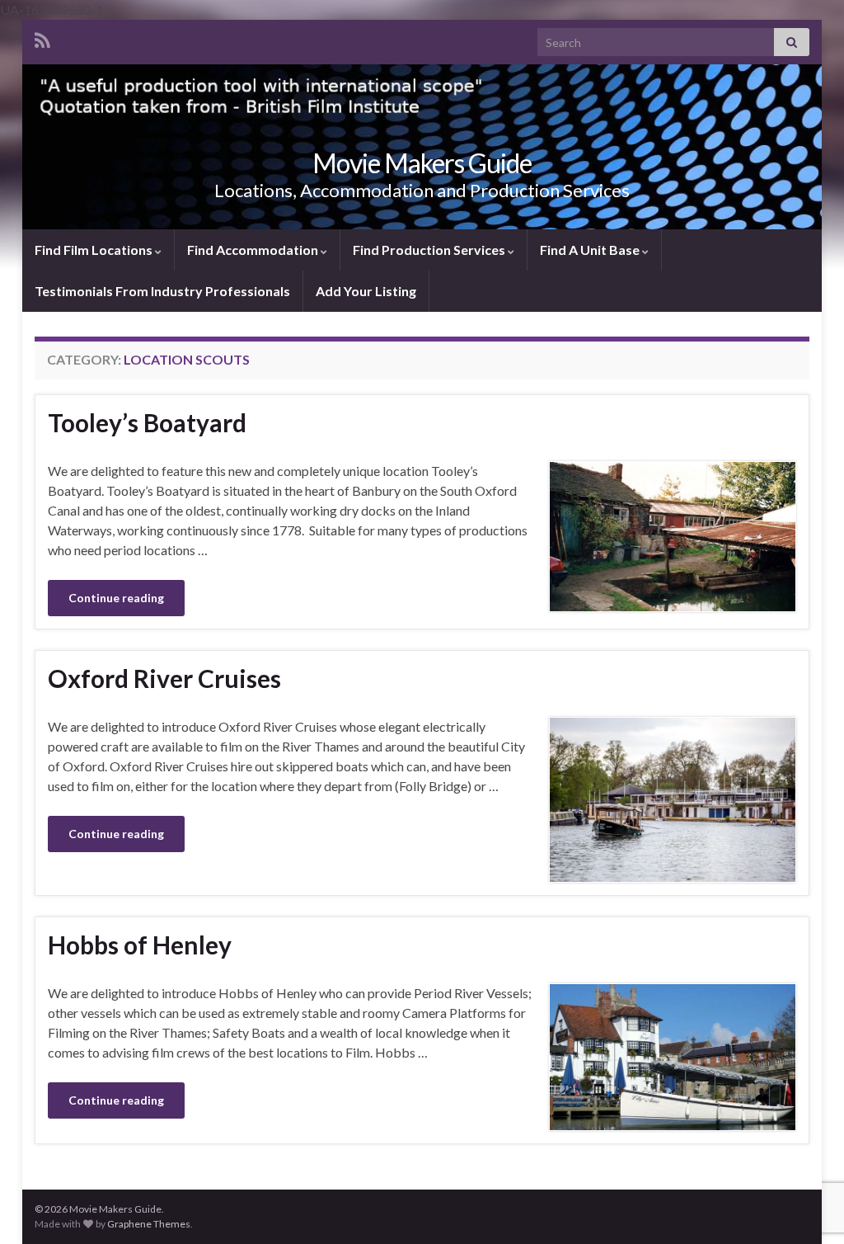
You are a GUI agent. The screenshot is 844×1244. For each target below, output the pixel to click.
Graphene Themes (148, 1224)
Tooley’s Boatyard (147, 422)
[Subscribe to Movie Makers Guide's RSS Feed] (42, 37)
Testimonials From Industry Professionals (162, 291)
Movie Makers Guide (422, 163)
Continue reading (116, 598)
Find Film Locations (95, 249)
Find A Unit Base (591, 249)
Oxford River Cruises (164, 678)
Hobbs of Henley (140, 944)
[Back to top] (807, 1145)
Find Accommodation (254, 249)
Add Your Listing (366, 291)
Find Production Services (430, 249)
